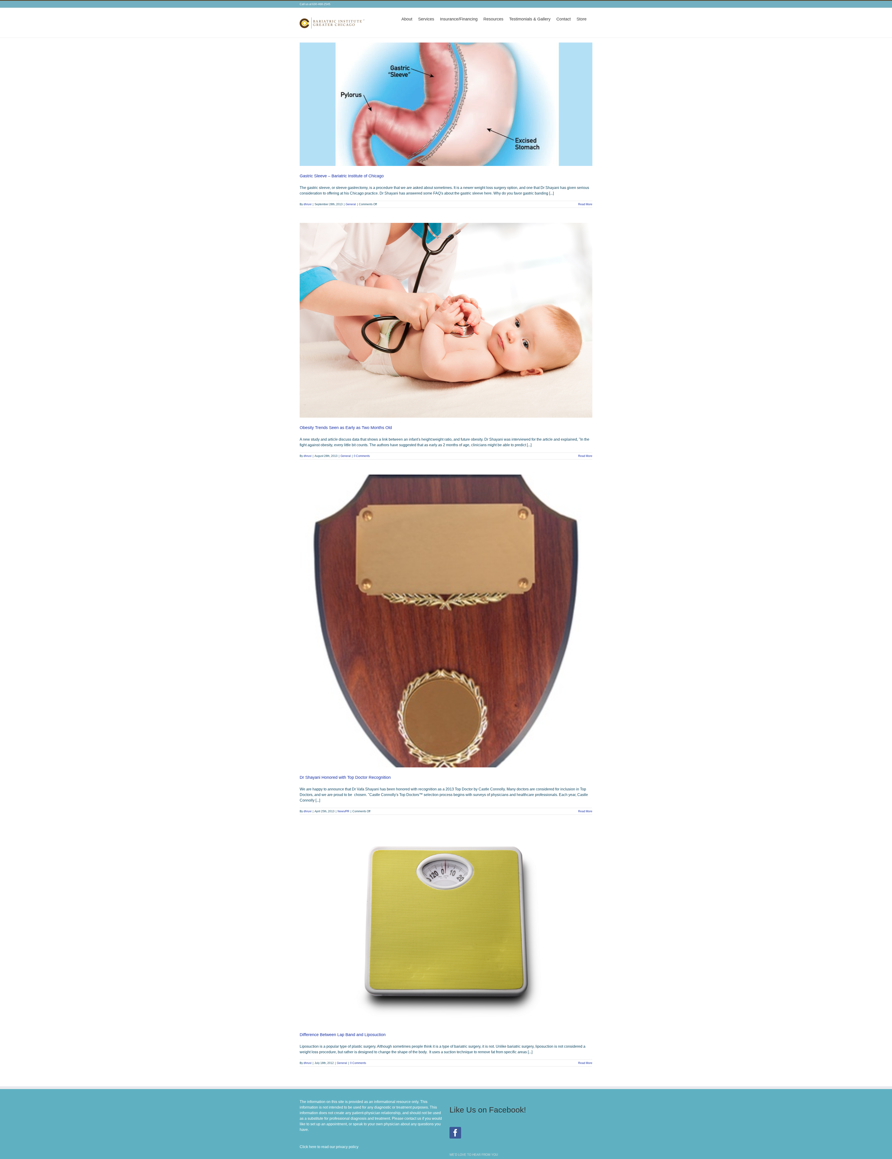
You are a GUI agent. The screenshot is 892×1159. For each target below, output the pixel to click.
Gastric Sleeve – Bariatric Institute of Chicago (342, 176)
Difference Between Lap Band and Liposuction (343, 1034)
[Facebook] (455, 1133)
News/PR (343, 811)
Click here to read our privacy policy (329, 1147)
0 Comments (362, 456)
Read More (585, 204)
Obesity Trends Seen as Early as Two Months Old (346, 427)
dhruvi (308, 204)
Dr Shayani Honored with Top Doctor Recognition (345, 777)
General (351, 204)
